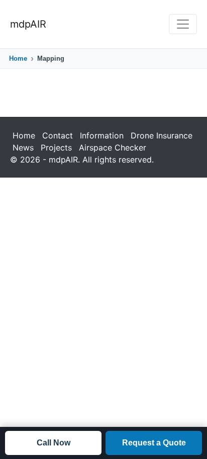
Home (18, 58)
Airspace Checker (112, 147)
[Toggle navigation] (183, 24)
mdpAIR (28, 24)
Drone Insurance (161, 135)
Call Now (53, 442)
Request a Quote (154, 442)
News (23, 147)
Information (102, 135)
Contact (57, 135)
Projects (56, 147)
